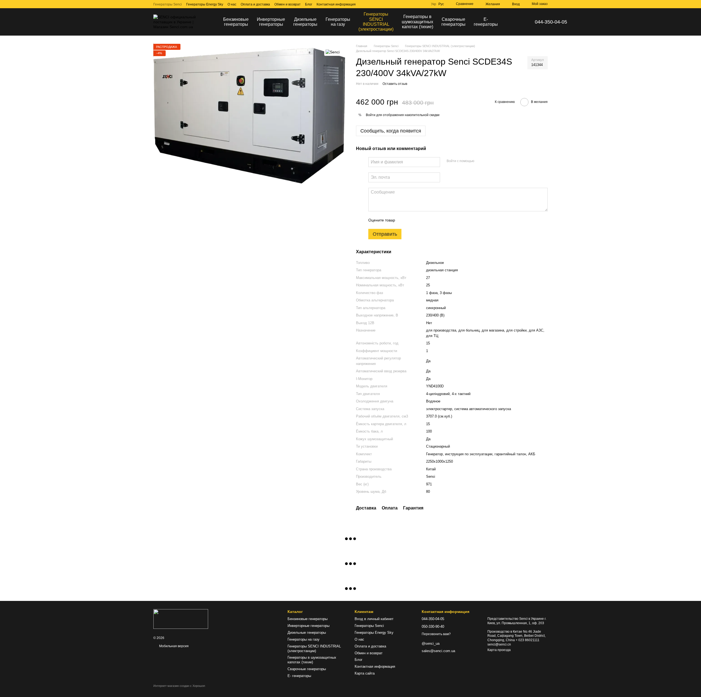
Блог (308, 4)
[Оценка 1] (404, 220)
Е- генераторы (486, 22)
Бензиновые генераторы (236, 22)
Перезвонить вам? (436, 634)
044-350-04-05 (551, 21)
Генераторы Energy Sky (204, 4)
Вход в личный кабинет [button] (374, 619)
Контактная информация (336, 4)
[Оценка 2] (413, 220)
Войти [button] (370, 115)
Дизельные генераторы (305, 22)
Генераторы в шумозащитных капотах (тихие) (417, 21)
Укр (433, 4)
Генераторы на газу (338, 22)
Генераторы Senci (167, 4)
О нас (232, 4)
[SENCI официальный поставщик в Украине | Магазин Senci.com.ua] (180, 619)
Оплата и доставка (255, 4)
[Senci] (332, 52)
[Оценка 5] (439, 220)
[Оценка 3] (421, 220)
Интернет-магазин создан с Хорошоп (179, 685)
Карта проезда (499, 650)
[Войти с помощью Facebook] (480, 161)
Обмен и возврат (287, 4)
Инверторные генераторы (271, 22)
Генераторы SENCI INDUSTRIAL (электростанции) (375, 21)
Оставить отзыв (395, 84)
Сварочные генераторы (453, 22)
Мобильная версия (173, 646)
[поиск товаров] (511, 22)
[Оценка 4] (430, 220)
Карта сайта (365, 673)
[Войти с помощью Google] (489, 161)
